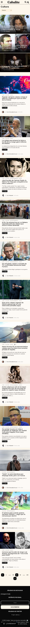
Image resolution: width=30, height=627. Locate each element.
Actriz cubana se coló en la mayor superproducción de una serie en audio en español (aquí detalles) (14, 388)
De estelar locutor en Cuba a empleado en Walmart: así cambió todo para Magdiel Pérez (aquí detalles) (14, 431)
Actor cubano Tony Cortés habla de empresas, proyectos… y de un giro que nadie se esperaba (14, 46)
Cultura (7, 95)
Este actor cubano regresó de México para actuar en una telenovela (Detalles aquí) (12, 304)
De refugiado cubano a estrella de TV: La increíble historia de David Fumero (14, 265)
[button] (2, 2)
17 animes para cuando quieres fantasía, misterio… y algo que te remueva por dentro (13, 514)
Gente (11, 95)
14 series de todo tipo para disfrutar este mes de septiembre (14, 67)
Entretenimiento (14, 178)
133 (27, 575)
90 (13, 575)
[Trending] (27, 16)
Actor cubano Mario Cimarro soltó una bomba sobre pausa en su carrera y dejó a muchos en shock (15, 27)
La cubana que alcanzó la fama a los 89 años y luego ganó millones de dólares (14, 142)
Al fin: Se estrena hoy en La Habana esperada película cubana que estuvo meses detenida (14, 224)
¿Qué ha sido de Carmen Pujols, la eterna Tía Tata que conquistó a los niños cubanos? (15, 182)
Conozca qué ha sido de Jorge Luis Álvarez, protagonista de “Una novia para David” (15, 553)
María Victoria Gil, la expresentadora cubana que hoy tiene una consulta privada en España (15, 348)
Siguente (15, 578)
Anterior (2, 574)
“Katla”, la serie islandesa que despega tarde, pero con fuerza (13, 474)
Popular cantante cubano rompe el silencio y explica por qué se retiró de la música (14, 98)
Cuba (3, 95)
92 (20, 575)
